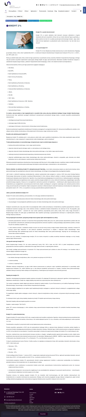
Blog (56, 11)
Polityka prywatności (9, 403)
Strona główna (12, 11)
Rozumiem (43, 414)
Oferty (26, 11)
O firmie (20, 11)
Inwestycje (50, 11)
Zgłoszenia (31, 397)
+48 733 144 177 (10, 396)
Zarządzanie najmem (63, 11)
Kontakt (74, 11)
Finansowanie (42, 11)
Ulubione (31, 399)
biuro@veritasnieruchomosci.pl (14, 400)
